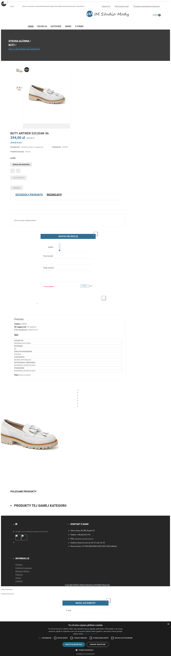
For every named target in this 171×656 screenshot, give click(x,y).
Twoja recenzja (48, 267)
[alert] (85, 638)
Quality (50, 247)
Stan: (16, 375)
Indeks (17, 324)
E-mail (68, 610)
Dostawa (18, 564)
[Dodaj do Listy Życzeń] (12, 171)
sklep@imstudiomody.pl (84, 539)
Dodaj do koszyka (21, 165)
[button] (85, 650)
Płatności (19, 574)
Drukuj (16, 188)
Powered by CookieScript (85, 654)
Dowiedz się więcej (91, 634)
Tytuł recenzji (48, 256)
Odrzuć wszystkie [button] (98, 644)
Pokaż (106, 603)
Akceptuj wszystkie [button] (73, 644)
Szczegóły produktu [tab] (29, 194)
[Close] (96, 234)
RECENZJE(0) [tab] (54, 194)
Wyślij (84, 286)
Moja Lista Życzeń (122, 6)
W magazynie (20, 327)
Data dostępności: (21, 330)
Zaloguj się (106, 6)
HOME (31, 26)
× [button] (168, 624)
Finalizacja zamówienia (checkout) (146, 6)
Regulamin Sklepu (22, 571)
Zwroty (18, 578)
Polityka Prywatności (23, 568)
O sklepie (19, 581)
